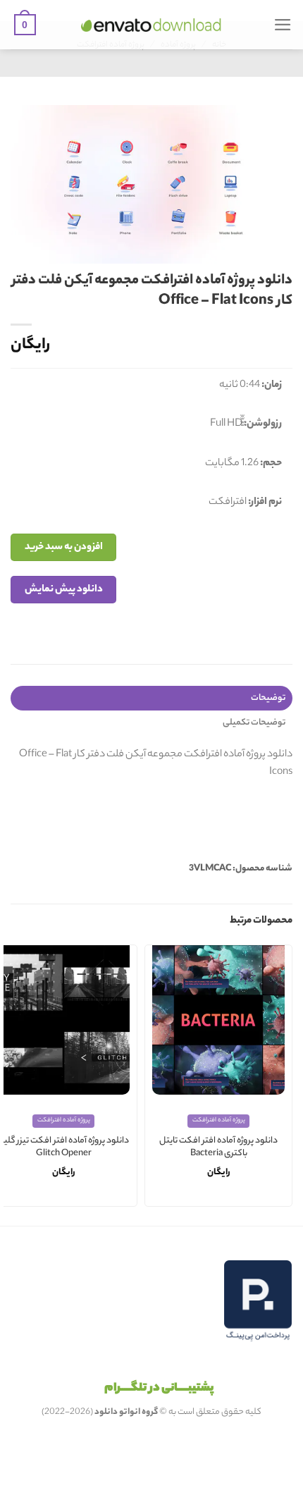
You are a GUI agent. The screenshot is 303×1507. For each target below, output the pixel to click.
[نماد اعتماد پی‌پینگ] (258, 1301)
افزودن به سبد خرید (64, 547)
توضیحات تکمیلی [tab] (254, 722)
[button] (282, 24)
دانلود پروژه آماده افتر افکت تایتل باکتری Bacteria (218, 1148)
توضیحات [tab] (268, 698)
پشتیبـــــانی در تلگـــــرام (159, 1388)
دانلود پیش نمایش (64, 590)
